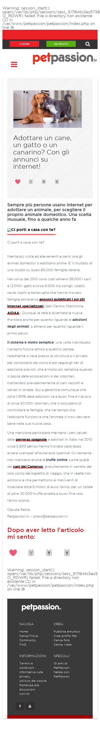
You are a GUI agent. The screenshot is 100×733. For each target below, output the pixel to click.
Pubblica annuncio (67, 631)
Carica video (63, 644)
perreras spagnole (31, 439)
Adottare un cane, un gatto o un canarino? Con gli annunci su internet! (42, 152)
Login (24, 44)
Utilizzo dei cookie (32, 681)
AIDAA (13, 313)
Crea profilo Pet (65, 636)
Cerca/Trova (28, 636)
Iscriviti (61, 44)
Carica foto (62, 640)
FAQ (22, 644)
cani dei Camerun (28, 466)
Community (27, 640)
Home (23, 631)
